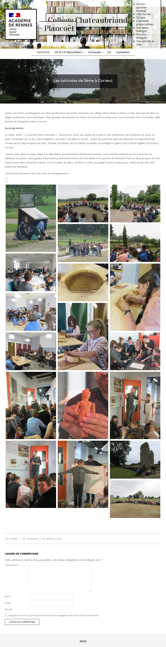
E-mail (8, 602)
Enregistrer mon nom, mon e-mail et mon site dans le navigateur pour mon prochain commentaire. (53, 615)
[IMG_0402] (83, 474)
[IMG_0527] (31, 218)
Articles (50, 538)
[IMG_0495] (31, 272)
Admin (83, 640)
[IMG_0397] (31, 474)
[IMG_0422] (31, 405)
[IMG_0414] (135, 405)
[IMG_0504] (83, 243)
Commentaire (12, 565)
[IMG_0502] (135, 243)
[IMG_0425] (83, 405)
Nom (8, 596)
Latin (58, 538)
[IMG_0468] (31, 351)
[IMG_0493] (83, 282)
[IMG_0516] (135, 203)
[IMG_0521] (135, 459)
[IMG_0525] (83, 203)
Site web (8, 609)
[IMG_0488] (135, 297)
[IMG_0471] (31, 312)
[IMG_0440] (135, 351)
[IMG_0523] (135, 499)
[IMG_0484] (83, 336)
